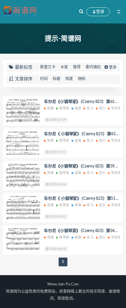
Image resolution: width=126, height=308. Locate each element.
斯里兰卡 (47, 67)
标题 (56, 79)
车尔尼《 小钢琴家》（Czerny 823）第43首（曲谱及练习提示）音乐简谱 (82, 134)
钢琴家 (64, 108)
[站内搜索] (81, 11)
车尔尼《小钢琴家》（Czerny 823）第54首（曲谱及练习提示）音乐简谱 (81, 231)
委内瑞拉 (93, 67)
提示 (102, 108)
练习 (90, 108)
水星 (64, 67)
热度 (69, 79)
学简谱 (116, 108)
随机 (82, 79)
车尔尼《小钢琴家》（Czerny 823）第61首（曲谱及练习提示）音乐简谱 (81, 102)
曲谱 (78, 108)
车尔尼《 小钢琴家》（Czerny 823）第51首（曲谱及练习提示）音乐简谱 (82, 199)
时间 (44, 79)
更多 (113, 67)
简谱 (50, 108)
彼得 (77, 67)
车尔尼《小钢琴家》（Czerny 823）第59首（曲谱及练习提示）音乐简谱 (81, 167)
